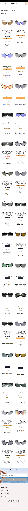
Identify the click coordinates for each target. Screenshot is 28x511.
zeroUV (11, 505)
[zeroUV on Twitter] (9, 501)
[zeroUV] (14, 3)
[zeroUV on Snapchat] (19, 501)
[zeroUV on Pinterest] (14, 501)
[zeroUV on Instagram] (16, 501)
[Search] (23, 3)
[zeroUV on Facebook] (11, 501)
